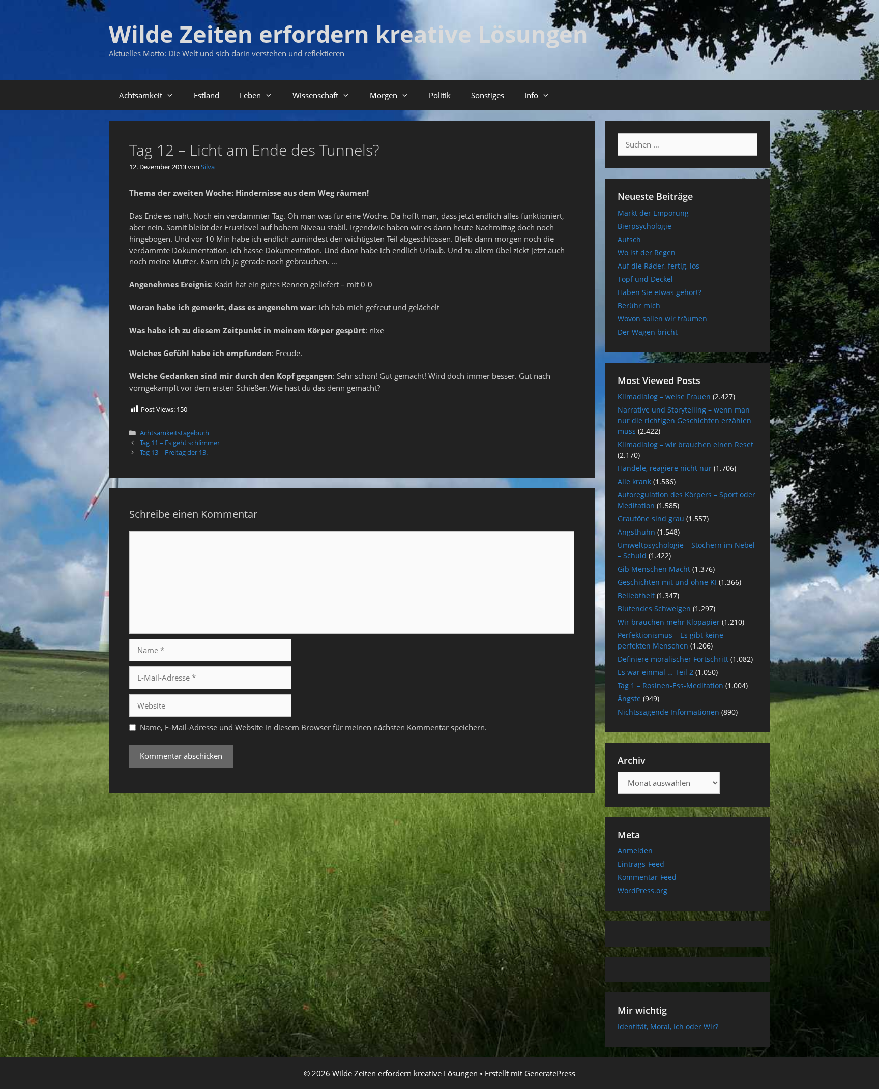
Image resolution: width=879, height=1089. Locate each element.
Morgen (383, 95)
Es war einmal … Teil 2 (655, 672)
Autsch (629, 239)
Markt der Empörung (653, 213)
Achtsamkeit (140, 95)
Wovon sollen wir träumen (662, 318)
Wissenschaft (315, 95)
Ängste (629, 698)
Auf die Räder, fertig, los (658, 266)
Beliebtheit (636, 595)
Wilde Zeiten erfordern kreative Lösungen (348, 33)
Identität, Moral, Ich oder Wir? (668, 1027)
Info (531, 95)
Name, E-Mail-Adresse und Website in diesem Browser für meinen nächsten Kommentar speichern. (313, 727)
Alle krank (634, 481)
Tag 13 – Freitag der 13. (174, 452)
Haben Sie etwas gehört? (659, 292)
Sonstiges (487, 95)
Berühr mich (639, 305)
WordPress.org (642, 890)
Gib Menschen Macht (654, 569)
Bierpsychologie (644, 226)
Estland (206, 95)
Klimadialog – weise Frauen (664, 396)
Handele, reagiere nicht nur (665, 468)
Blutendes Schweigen (654, 608)
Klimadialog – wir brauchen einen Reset (685, 444)
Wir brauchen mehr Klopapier (669, 622)
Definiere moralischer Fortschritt (673, 659)
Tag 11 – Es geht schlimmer (180, 442)
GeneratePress (549, 1073)
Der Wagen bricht (648, 332)
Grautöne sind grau (651, 518)
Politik (440, 95)
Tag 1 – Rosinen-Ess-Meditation (670, 685)
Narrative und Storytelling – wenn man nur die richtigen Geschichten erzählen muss (684, 420)
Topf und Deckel (645, 279)
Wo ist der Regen (647, 252)
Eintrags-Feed (641, 864)
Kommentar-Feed (647, 877)
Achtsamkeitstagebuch (174, 432)
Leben (250, 95)
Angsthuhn (636, 532)
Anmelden (635, 851)
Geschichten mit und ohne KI (667, 582)
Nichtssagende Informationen (668, 712)
